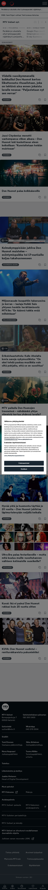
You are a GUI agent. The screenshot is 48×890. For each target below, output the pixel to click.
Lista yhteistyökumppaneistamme (14, 456)
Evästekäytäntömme (11, 439)
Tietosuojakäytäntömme (25, 439)
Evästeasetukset (24, 463)
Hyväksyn (24, 469)
